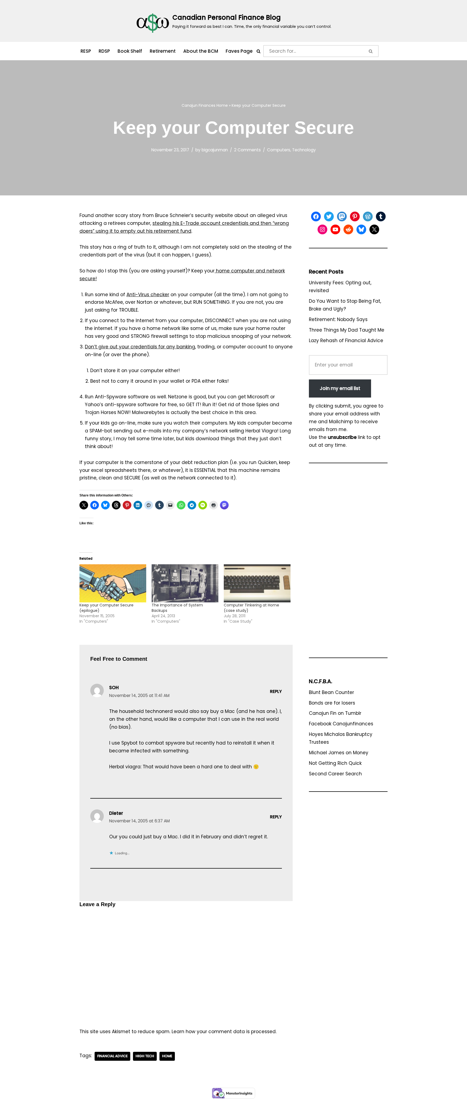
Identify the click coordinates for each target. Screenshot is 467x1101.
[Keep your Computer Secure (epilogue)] (112, 583)
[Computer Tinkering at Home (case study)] (257, 583)
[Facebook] (316, 216)
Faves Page (239, 51)
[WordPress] (368, 216)
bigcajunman (215, 150)
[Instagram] (322, 229)
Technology (304, 150)
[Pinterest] (355, 216)
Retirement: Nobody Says (338, 319)
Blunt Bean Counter (331, 692)
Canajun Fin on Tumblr (335, 713)
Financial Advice (112, 1056)
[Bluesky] (361, 229)
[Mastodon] (342, 216)
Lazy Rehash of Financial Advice (346, 340)
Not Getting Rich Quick (335, 763)
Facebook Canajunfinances (341, 723)
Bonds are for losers (332, 703)
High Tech (145, 1056)
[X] (374, 229)
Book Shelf (130, 51)
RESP (86, 51)
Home (222, 105)
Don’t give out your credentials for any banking (140, 346)
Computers (278, 150)
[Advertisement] (348, 563)
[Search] (258, 51)
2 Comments (247, 150)
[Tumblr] (381, 216)
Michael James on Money (338, 752)
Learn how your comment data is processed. (224, 1031)
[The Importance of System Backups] (185, 583)
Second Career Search (335, 773)
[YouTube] (335, 229)
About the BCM (200, 51)
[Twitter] (329, 216)
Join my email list (340, 388)
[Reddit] (348, 229)
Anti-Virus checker (147, 294)
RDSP (104, 51)
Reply (276, 691)
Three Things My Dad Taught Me (346, 330)
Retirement (163, 51)
